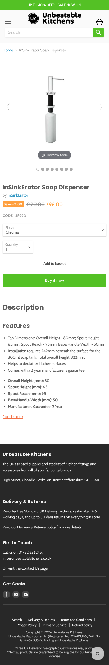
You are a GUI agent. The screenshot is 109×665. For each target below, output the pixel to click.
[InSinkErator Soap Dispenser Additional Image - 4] (56, 169)
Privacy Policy (27, 625)
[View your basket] (99, 22)
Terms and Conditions (76, 620)
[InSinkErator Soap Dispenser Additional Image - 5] (61, 169)
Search (17, 620)
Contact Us (30, 568)
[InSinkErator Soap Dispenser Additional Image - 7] (71, 169)
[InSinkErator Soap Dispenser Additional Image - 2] (47, 169)
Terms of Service (54, 625)
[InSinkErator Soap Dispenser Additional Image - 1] (42, 169)
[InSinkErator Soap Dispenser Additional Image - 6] (66, 169)
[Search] (98, 32)
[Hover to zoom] (54, 109)
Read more (13, 416)
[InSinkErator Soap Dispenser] (37, 169)
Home (8, 50)
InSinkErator (18, 195)
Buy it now (54, 280)
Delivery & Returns (31, 527)
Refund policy (82, 625)
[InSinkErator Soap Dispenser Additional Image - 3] (52, 169)
